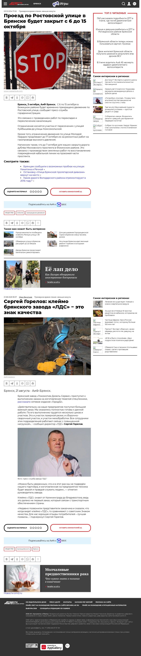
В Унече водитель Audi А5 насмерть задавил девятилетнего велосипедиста (115, 64)
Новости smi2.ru (13, 288)
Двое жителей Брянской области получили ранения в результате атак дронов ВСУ (115, 53)
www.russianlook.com (13, 91)
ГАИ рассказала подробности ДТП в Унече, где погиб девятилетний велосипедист (115, 20)
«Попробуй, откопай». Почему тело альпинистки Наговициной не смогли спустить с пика (120, 100)
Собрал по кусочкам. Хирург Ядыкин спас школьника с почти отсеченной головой (121, 127)
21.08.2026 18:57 (10, 297)
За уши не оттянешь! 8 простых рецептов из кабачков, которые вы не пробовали (121, 313)
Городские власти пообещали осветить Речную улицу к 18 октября (29, 234)
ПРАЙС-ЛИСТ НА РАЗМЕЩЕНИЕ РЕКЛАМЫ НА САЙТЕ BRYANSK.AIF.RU (52, 605)
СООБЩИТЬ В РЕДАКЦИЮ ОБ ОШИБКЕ (55, 608)
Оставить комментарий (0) (70, 192)
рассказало (24, 402)
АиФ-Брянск (9, 377)
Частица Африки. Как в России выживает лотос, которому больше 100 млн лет (120, 322)
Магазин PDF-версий (83, 602)
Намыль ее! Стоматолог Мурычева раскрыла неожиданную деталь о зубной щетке (120, 91)
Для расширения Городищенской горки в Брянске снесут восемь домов (73, 234)
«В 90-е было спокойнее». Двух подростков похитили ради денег (119, 339)
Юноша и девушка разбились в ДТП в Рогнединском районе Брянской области (115, 31)
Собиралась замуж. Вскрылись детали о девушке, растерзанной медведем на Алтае (119, 118)
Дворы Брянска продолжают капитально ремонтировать (28, 251)
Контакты (67, 602)
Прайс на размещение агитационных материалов (104, 605)
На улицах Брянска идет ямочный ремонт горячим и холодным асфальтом (73, 243)
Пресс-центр (54, 602)
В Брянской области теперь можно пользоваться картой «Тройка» (115, 42)
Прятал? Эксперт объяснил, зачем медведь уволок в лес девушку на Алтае (119, 331)
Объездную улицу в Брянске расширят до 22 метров (28, 242)
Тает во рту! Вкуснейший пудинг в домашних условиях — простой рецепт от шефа (119, 109)
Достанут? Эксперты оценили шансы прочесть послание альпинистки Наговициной (121, 82)
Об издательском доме (36, 602)
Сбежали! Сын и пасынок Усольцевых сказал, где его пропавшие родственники (121, 349)
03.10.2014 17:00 (10, 11)
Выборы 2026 (31, 608)
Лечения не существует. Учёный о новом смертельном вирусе (119, 303)
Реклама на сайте (103, 602)
